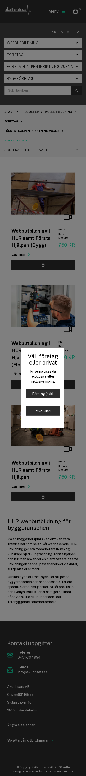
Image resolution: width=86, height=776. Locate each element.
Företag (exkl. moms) (43, 395)
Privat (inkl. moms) (43, 412)
